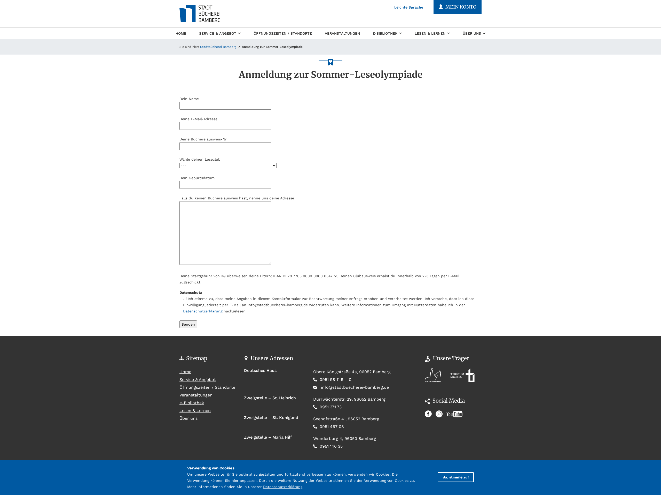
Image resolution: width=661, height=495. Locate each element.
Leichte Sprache (408, 7)
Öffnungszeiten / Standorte (283, 33)
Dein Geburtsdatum (197, 178)
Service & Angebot (217, 33)
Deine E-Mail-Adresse (198, 119)
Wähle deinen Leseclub (200, 159)
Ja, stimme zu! (456, 477)
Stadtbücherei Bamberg (218, 47)
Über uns (472, 33)
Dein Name (189, 99)
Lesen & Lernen (430, 33)
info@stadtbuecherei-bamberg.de (355, 387)
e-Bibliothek (385, 33)
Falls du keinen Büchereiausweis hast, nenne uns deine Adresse (236, 198)
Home (181, 33)
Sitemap (196, 358)
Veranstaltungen (342, 33)
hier (235, 480)
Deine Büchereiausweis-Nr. (203, 139)
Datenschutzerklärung (202, 311)
